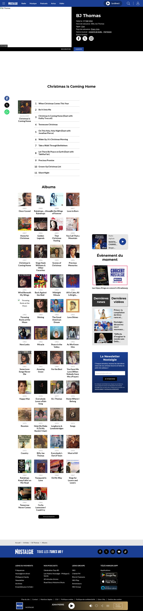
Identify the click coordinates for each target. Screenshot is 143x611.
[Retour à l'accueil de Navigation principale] (13, 3)
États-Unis (95, 29)
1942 (91, 21)
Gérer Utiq (101, 599)
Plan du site (25, 599)
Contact (35, 599)
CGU (56, 599)
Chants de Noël (95, 32)
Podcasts (43, 3)
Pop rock (108, 32)
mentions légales (99, 389)
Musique (33, 3)
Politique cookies (67, 599)
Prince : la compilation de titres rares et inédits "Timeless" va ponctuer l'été (119, 318)
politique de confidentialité (112, 389)
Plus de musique (118, 605)
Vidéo (61, 3)
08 (87, 21)
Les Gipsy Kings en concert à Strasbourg (110, 288)
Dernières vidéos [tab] (118, 300)
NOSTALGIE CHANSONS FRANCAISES (113, 243)
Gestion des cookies (115, 599)
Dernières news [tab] (101, 300)
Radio (23, 3)
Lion (83, 26)
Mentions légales (46, 599)
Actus (53, 3)
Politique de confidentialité (85, 599)
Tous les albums (48, 517)
